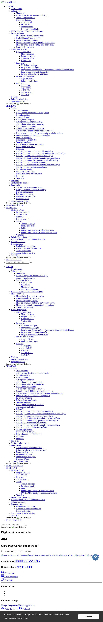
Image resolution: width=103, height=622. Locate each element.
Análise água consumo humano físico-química (34, 151)
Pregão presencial (28, 226)
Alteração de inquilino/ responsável (30, 144)
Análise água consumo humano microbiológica (34, 156)
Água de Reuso (27, 79)
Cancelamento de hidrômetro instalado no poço (34, 131)
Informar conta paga (24, 137)
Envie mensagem (9, 577)
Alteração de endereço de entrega (29, 122)
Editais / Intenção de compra (22, 237)
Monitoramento (27, 27)
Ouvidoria (7, 580)
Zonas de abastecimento (25, 18)
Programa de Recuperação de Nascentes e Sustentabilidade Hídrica (47, 70)
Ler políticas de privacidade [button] (16, 618)
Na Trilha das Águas (29, 65)
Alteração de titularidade (25, 147)
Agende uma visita (23, 52)
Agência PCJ (26, 88)
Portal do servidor (10, 609)
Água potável (26, 22)
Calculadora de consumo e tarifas (29, 187)
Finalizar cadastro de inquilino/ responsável (33, 135)
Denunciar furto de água (25, 171)
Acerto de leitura (22, 117)
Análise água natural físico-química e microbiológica (37, 160)
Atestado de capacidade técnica (28, 248)
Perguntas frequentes (24, 194)
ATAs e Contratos (18, 242)
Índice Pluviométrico (19, 99)
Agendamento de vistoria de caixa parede (32, 113)
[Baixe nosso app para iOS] (26, 605)
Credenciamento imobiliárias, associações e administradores (39, 133)
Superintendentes (18, 101)
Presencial (15, 180)
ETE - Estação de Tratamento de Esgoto (27, 31)
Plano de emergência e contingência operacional (35, 45)
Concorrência (21, 214)
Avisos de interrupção (19, 201)
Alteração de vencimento (26, 126)
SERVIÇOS (11, 106)
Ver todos (20, 178)
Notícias (14, 97)
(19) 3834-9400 (24, 567)
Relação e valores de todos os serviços (31, 190)
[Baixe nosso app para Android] (9, 605)
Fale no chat (7, 573)
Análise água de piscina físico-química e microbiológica (38, 158)
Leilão (23, 228)
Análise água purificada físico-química (31, 162)
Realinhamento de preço (25, 246)
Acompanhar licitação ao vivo (23, 253)
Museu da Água (27, 54)
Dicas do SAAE (22, 199)
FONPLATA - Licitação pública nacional (37, 230)
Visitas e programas (19, 49)
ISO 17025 (25, 24)
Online (13, 108)
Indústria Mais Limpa (29, 81)
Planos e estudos (17, 33)
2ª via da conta (22, 110)
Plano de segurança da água (27, 40)
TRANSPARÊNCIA (14, 205)
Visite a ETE (26, 61)
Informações (16, 185)
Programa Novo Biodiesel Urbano (34, 74)
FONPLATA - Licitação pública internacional (39, 233)
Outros (18, 221)
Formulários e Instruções (26, 196)
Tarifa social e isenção (20, 183)
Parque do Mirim (28, 56)
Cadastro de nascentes (25, 47)
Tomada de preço (28, 223)
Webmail (24, 609)
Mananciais (20, 13)
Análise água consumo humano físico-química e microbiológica (41, 153)
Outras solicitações (23, 251)
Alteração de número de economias (30, 124)
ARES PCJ (25, 90)
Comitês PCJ (26, 85)
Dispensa (19, 217)
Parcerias (19, 83)
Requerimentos (17, 244)
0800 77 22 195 (27, 561)
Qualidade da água (23, 20)
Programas (20, 63)
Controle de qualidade (30, 29)
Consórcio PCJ (27, 92)
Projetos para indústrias (25, 76)
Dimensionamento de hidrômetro (29, 174)
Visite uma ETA (27, 58)
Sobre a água (16, 11)
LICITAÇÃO (11, 208)
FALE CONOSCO (13, 260)
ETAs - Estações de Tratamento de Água (32, 15)
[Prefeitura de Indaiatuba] (14, 555)
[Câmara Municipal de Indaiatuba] (43, 555)
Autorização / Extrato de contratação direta (28, 239)
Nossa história (16, 9)
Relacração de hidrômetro (26, 140)
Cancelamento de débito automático (30, 128)
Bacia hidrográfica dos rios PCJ (28, 38)
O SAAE (9, 6)
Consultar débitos (23, 115)
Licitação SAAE (17, 210)
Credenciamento (22, 219)
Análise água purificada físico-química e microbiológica (38, 165)
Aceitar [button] (89, 617)
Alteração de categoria (25, 119)
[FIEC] (81, 555)
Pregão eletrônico (23, 212)
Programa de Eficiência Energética (34, 72)
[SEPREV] (67, 555)
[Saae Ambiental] (8, 2)
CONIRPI (25, 95)
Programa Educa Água (30, 67)
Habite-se (20, 176)
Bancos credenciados (24, 192)
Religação (20, 149)
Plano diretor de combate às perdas (30, 36)
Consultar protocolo (24, 169)
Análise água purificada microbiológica (31, 167)
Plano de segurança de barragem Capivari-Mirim (35, 42)
